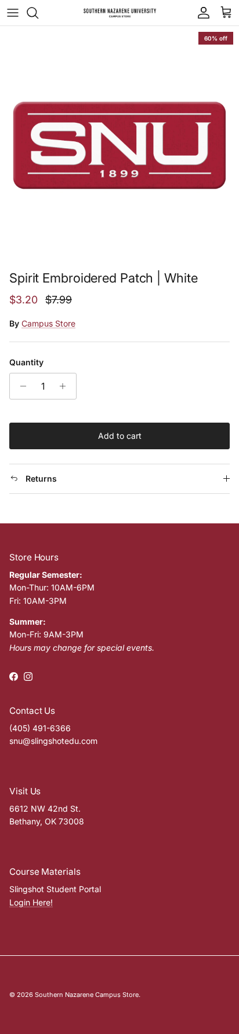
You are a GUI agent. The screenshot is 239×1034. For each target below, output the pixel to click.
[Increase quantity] (66, 386)
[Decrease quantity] (20, 386)
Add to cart (120, 436)
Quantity (26, 362)
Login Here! (31, 902)
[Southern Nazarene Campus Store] (120, 13)
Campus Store (48, 323)
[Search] (38, 12)
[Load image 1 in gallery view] (119, 145)
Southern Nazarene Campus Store (87, 995)
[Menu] (13, 12)
